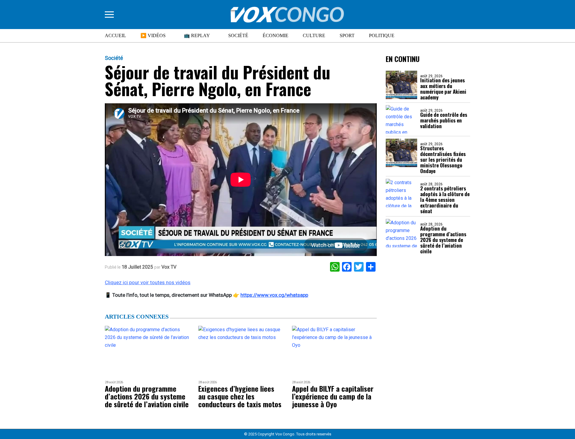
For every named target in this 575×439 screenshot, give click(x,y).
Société (238, 35)
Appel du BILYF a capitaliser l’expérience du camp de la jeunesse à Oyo (332, 396)
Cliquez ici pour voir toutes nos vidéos (147, 282)
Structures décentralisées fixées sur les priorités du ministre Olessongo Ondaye (443, 159)
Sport (347, 35)
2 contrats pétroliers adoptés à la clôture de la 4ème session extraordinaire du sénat (445, 199)
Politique (381, 35)
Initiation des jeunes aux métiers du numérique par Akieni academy (443, 88)
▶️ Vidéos (153, 35)
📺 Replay (197, 35)
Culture (314, 35)
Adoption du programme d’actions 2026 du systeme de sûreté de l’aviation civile (443, 239)
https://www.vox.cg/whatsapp (274, 295)
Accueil (115, 35)
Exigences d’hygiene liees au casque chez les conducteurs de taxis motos (240, 396)
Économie (275, 35)
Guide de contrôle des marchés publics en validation (443, 120)
